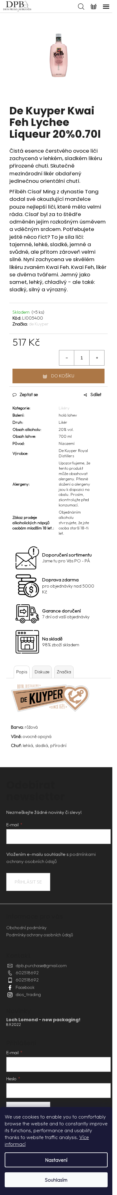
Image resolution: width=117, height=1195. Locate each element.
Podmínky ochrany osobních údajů (39, 935)
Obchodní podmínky (26, 927)
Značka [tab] (64, 672)
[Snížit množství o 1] (66, 357)
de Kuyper (39, 324)
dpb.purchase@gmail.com (41, 965)
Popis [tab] (21, 672)
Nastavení (56, 1160)
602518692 (27, 973)
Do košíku (62, 376)
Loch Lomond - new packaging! (43, 1019)
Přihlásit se (28, 882)
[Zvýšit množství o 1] (96, 357)
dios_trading (28, 994)
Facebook (25, 987)
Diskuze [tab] (42, 672)
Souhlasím (56, 1180)
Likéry (64, 407)
